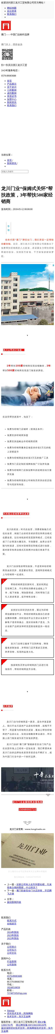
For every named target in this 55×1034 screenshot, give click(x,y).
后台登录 (11, 11)
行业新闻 (11, 961)
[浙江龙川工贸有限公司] (6, 29)
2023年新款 (13, 935)
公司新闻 (11, 964)
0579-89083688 (14, 976)
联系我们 (11, 14)
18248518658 (13, 987)
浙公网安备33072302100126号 (31, 1025)
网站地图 (11, 8)
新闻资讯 (12, 163)
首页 (9, 160)
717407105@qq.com (17, 993)
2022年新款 (13, 938)
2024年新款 (13, 932)
